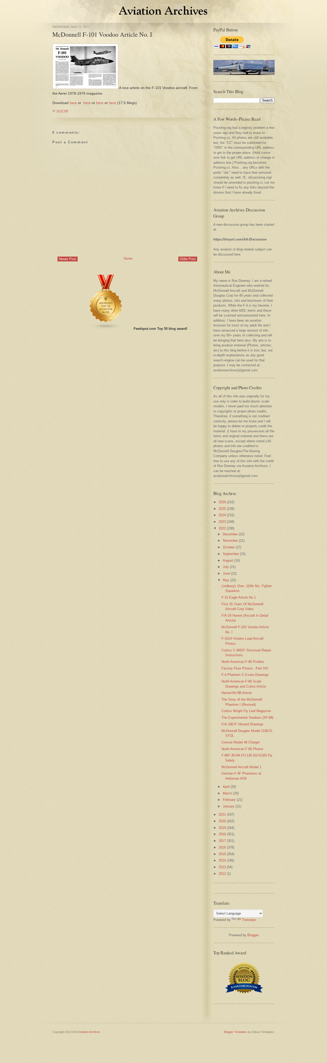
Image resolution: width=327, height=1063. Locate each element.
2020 (222, 821)
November (230, 540)
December (230, 534)
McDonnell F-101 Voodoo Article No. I (102, 34)
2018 (222, 834)
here (73, 103)
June (226, 573)
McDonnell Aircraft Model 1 (241, 767)
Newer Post (67, 259)
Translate (249, 920)
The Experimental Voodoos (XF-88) (247, 717)
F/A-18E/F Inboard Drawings (242, 724)
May (226, 580)
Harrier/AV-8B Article (236, 693)
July (226, 567)
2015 (222, 854)
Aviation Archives (89, 1031)
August (228, 560)
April (226, 787)
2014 (222, 860)
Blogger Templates (235, 1031)
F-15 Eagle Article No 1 (238, 597)
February (229, 800)
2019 (222, 828)
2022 (222, 528)
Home (128, 258)
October (229, 547)
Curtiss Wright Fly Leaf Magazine (246, 711)
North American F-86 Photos (242, 749)
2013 (222, 867)
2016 (222, 847)
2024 (222, 515)
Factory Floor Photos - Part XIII (244, 668)
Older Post (188, 259)
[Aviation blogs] (106, 329)
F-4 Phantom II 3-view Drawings (245, 675)
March (227, 793)
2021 (222, 814)
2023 (222, 522)
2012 (222, 874)
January (229, 806)
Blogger (252, 935)
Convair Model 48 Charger (240, 742)
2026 (222, 502)
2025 (222, 509)
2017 (222, 841)
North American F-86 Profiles (242, 662)
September (231, 554)
